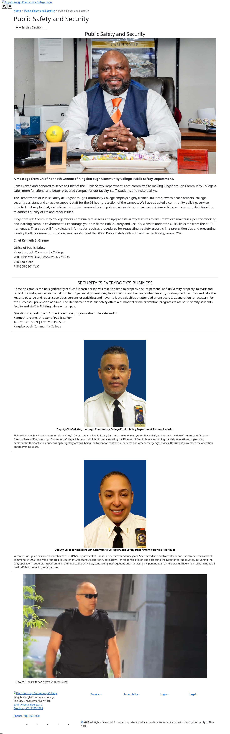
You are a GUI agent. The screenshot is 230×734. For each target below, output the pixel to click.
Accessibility (131, 694)
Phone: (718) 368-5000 (27, 716)
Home (17, 10)
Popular (95, 694)
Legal (193, 694)
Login (163, 694)
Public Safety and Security (39, 10)
